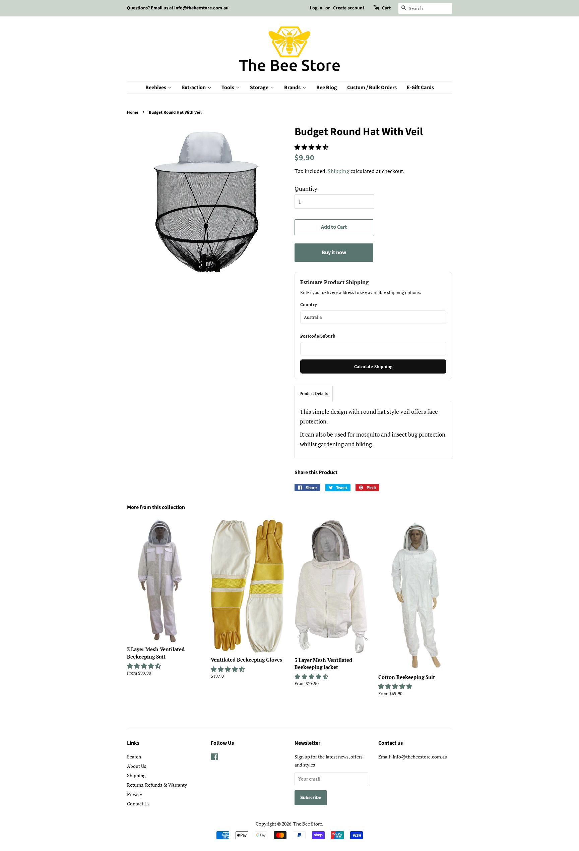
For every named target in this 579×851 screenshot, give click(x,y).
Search (134, 756)
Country (308, 304)
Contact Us (138, 803)
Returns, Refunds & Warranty (157, 785)
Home (132, 112)
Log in (316, 8)
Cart (386, 8)
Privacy (134, 794)
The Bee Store (307, 823)
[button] (312, 147)
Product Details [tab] (314, 393)
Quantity (306, 188)
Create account (348, 8)
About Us (136, 766)
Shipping (338, 171)
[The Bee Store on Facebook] (214, 758)
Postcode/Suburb (317, 336)
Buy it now (334, 252)
